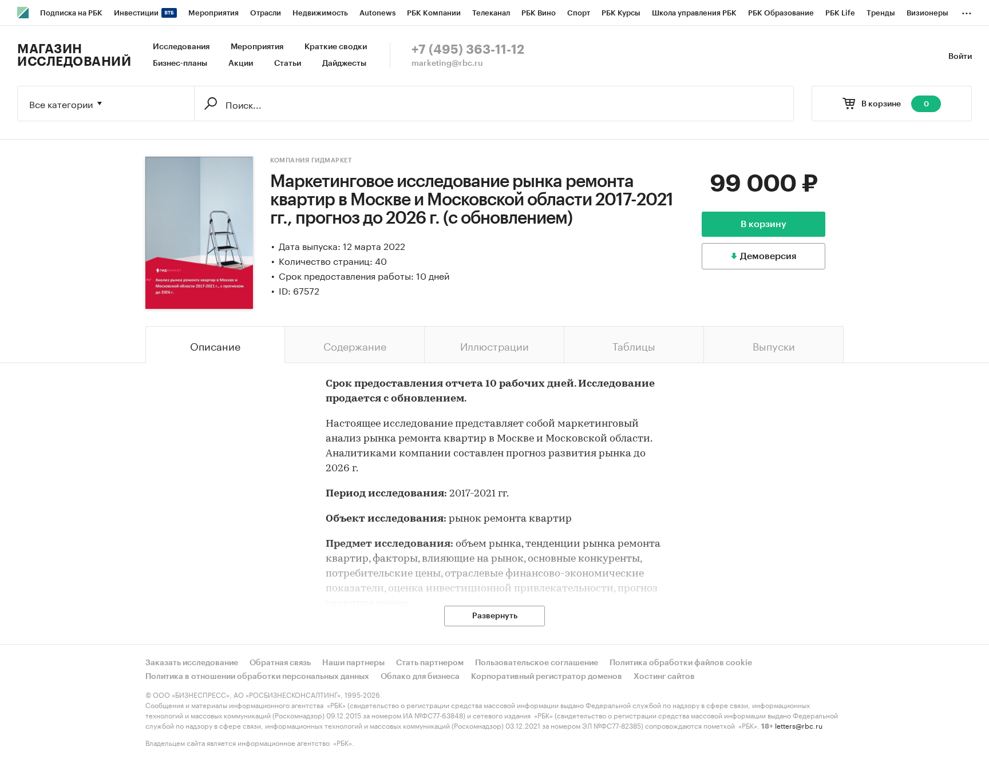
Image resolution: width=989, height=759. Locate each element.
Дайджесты (344, 63)
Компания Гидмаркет (310, 160)
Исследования (181, 47)
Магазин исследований (74, 55)
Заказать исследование (191, 663)
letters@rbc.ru (798, 725)
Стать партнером (430, 663)
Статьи (287, 63)
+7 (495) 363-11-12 (468, 49)
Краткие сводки (335, 47)
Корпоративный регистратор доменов (546, 677)
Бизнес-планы (180, 63)
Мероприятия (257, 47)
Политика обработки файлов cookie (681, 663)
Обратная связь (280, 663)
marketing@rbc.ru (447, 63)
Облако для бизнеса (420, 677)
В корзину (763, 224)
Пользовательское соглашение (536, 663)
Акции (240, 63)
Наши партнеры (353, 663)
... (967, 11)
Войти (960, 57)
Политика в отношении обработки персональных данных (257, 677)
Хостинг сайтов (664, 677)
